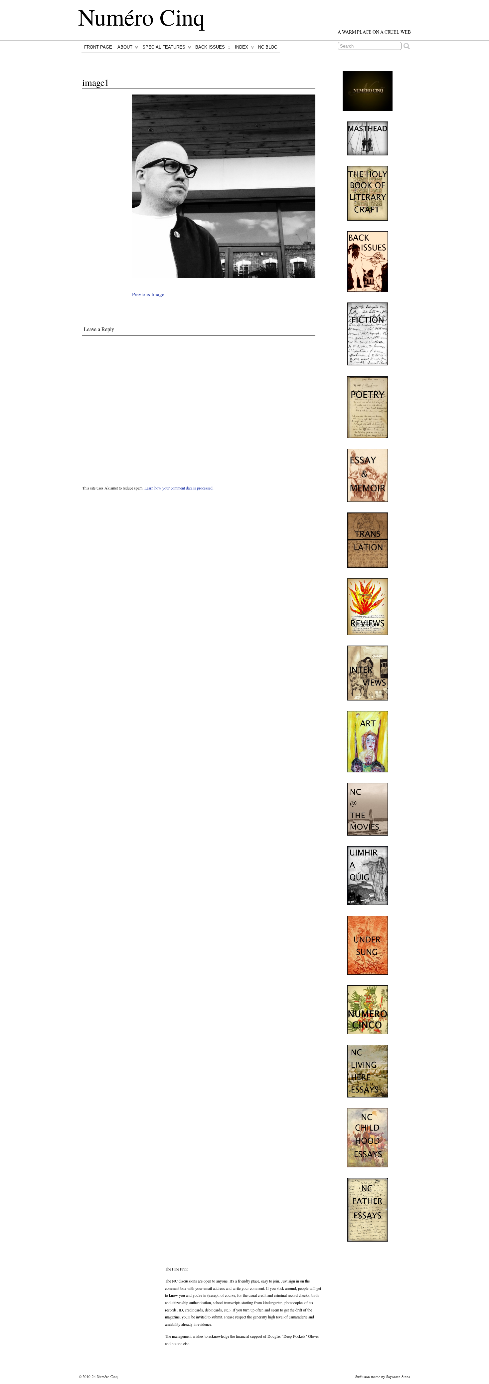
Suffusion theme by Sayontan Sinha (382, 1376)
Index (241, 47)
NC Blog (267, 47)
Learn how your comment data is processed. (179, 488)
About (124, 47)
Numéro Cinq (141, 16)
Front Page (98, 47)
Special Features (163, 47)
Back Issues (210, 47)
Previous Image (148, 294)
